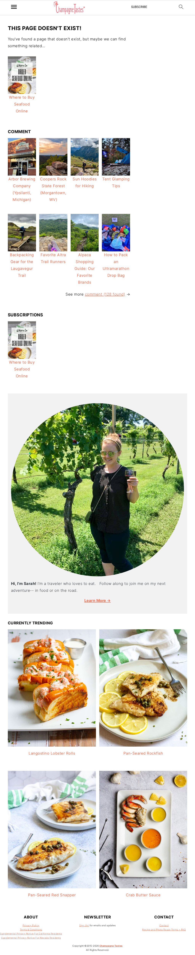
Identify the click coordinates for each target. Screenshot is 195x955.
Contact (164, 925)
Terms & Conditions (31, 929)
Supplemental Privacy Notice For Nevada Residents (31, 937)
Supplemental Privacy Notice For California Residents (31, 933)
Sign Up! (84, 925)
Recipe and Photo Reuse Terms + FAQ (164, 929)
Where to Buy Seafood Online (22, 104)
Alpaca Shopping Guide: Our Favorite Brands (84, 269)
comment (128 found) (105, 294)
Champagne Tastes (111, 945)
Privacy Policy (31, 925)
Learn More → (97, 600)
